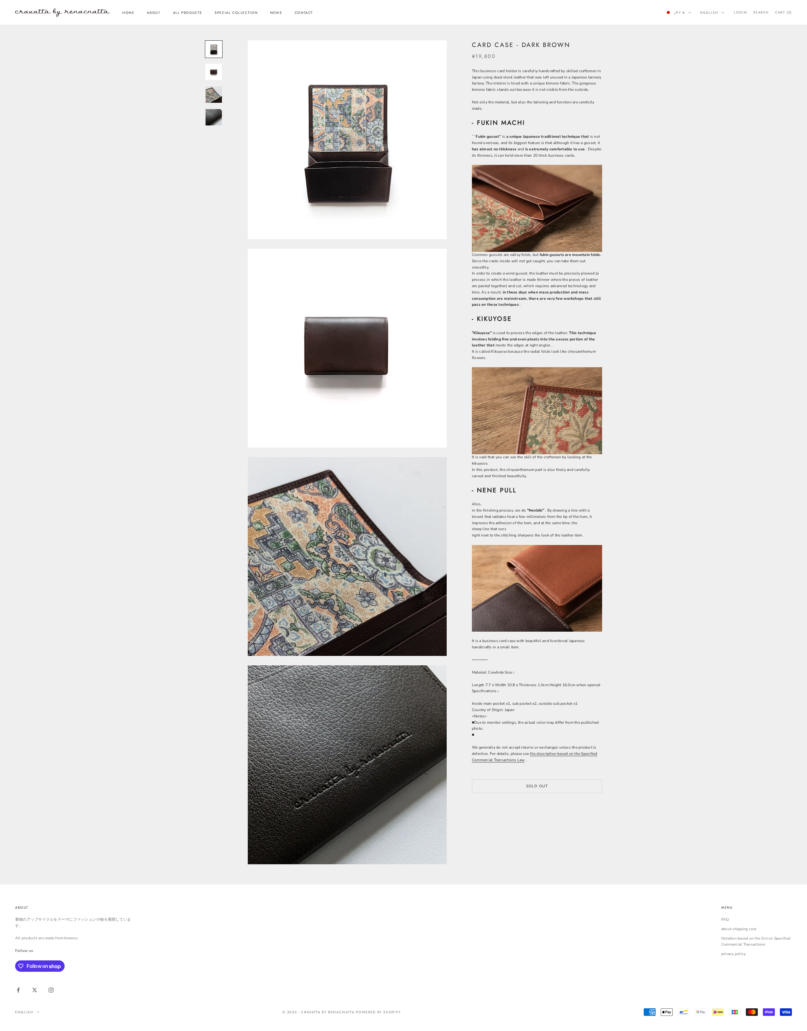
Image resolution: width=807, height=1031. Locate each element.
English (709, 12)
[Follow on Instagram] (51, 990)
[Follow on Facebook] (18, 990)
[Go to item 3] (214, 94)
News (276, 12)
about (153, 12)
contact (304, 12)
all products (187, 12)
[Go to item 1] (214, 49)
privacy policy (733, 953)
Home (128, 12)
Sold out (537, 785)
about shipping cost (739, 928)
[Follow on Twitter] (35, 990)
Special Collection (236, 12)
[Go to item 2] (214, 72)
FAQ (725, 919)
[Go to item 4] (214, 117)
